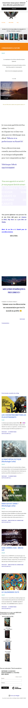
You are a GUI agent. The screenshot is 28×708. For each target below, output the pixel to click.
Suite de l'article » (6, 433)
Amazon (23, 217)
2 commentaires (12, 431)
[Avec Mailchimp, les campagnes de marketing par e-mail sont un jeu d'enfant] (16, 689)
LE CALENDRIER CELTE (10, 592)
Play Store (11, 219)
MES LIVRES (11, 22)
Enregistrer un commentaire (15, 520)
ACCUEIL (3, 22)
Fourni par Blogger (14, 695)
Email (3, 678)
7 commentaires (12, 476)
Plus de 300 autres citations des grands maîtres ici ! (14, 104)
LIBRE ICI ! (16, 292)
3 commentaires (12, 606)
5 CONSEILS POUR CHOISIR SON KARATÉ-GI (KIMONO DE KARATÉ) (14, 196)
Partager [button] (22, 319)
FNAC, (5, 219)
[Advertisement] (14, 374)
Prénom (3, 682)
